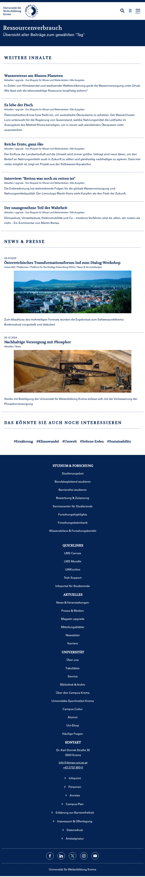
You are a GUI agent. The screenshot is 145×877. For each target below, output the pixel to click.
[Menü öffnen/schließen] (137, 11)
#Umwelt (69, 441)
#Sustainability (119, 441)
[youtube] (95, 856)
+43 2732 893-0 (73, 767)
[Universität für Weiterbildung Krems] (22, 10)
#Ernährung (23, 441)
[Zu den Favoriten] (130, 11)
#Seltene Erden (92, 441)
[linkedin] (61, 856)
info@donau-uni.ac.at (73, 762)
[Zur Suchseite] (122, 11)
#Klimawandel (47, 441)
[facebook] (50, 856)
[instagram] (84, 856)
